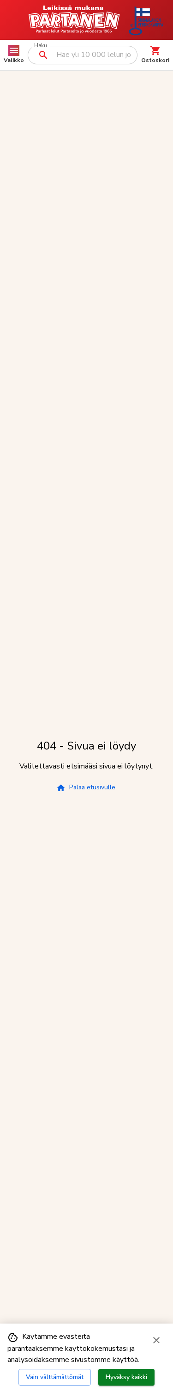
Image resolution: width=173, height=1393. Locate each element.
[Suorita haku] (43, 55)
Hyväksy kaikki (126, 1377)
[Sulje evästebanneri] (156, 1340)
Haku (40, 46)
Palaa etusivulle (92, 787)
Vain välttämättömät (55, 1377)
